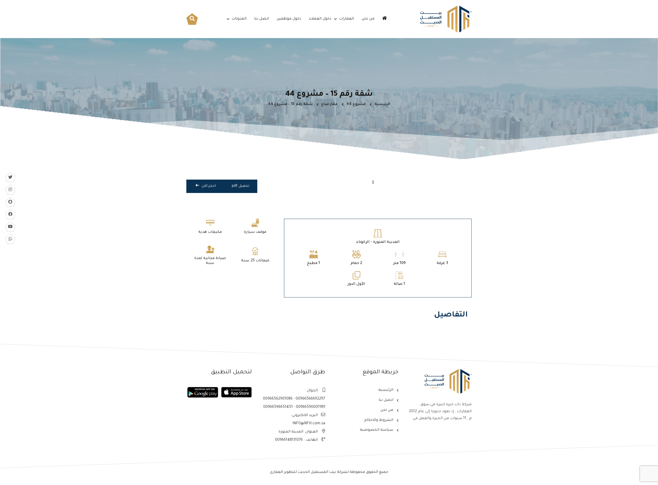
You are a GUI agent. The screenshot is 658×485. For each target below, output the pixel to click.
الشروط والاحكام (378, 420)
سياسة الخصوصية (376, 430)
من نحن (368, 19)
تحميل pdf (240, 186)
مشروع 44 (356, 104)
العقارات (346, 19)
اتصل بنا (261, 19)
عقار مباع (329, 104)
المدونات (239, 19)
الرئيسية (382, 104)
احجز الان (208, 186)
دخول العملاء (320, 19)
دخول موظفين (289, 19)
